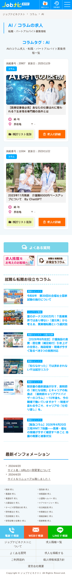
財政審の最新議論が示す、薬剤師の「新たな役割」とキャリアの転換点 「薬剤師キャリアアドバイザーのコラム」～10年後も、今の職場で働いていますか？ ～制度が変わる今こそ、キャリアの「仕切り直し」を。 (47, 398)
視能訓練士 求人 (46, 516)
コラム (33, 14)
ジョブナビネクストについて (17, 544)
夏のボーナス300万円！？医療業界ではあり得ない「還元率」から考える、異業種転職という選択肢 (47, 320)
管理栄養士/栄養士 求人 (16, 521)
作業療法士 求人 (46, 512)
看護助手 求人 (12, 498)
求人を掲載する (54, 552)
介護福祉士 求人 (13, 503)
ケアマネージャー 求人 (49, 503)
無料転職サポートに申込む (36, 570)
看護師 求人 (11, 494)
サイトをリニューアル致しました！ (29, 478)
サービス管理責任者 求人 (16, 507)
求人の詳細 (54, 134)
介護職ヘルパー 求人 (48, 498)
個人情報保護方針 (54, 559)
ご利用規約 (18, 559)
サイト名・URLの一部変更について (29, 470)
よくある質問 (39, 247)
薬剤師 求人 (44, 489)
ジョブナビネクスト (14, 14)
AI (42, 14)
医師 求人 (10, 489)
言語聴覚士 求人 (13, 516)
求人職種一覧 (54, 542)
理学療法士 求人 (13, 512)
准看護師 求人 (45, 494)
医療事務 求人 (45, 521)
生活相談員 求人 (46, 507)
